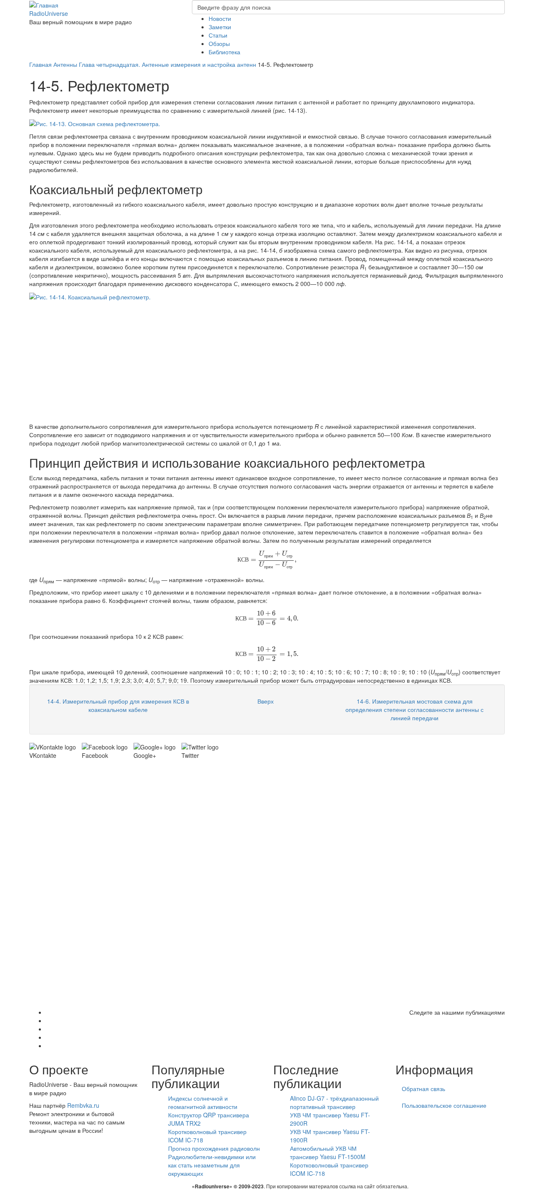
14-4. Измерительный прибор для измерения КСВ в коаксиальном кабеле (118, 705)
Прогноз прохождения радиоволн (214, 1148)
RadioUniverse (48, 13)
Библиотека (224, 52)
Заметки (220, 27)
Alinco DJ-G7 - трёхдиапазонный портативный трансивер (334, 1102)
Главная (40, 64)
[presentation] (267, 559)
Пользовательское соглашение (444, 1105)
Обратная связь (423, 1088)
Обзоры (219, 43)
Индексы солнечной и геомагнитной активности (202, 1102)
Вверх (265, 701)
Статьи (218, 35)
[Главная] (43, 4)
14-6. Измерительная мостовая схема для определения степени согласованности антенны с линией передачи (414, 709)
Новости (220, 18)
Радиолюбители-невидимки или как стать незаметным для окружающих (212, 1164)
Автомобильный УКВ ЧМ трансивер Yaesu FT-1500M (327, 1152)
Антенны (65, 64)
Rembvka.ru (83, 1105)
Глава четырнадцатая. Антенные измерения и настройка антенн (167, 64)
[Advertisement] (267, 363)
